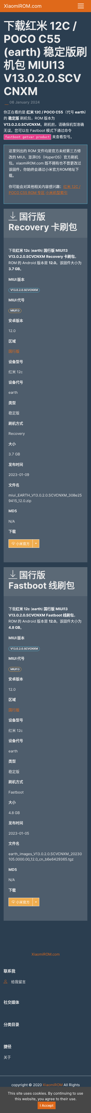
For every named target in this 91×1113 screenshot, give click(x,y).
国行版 (13, 351)
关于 (7, 1057)
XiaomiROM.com (22, 6)
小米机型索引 (56, 192)
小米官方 (22, 544)
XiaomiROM (53, 1085)
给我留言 (18, 981)
